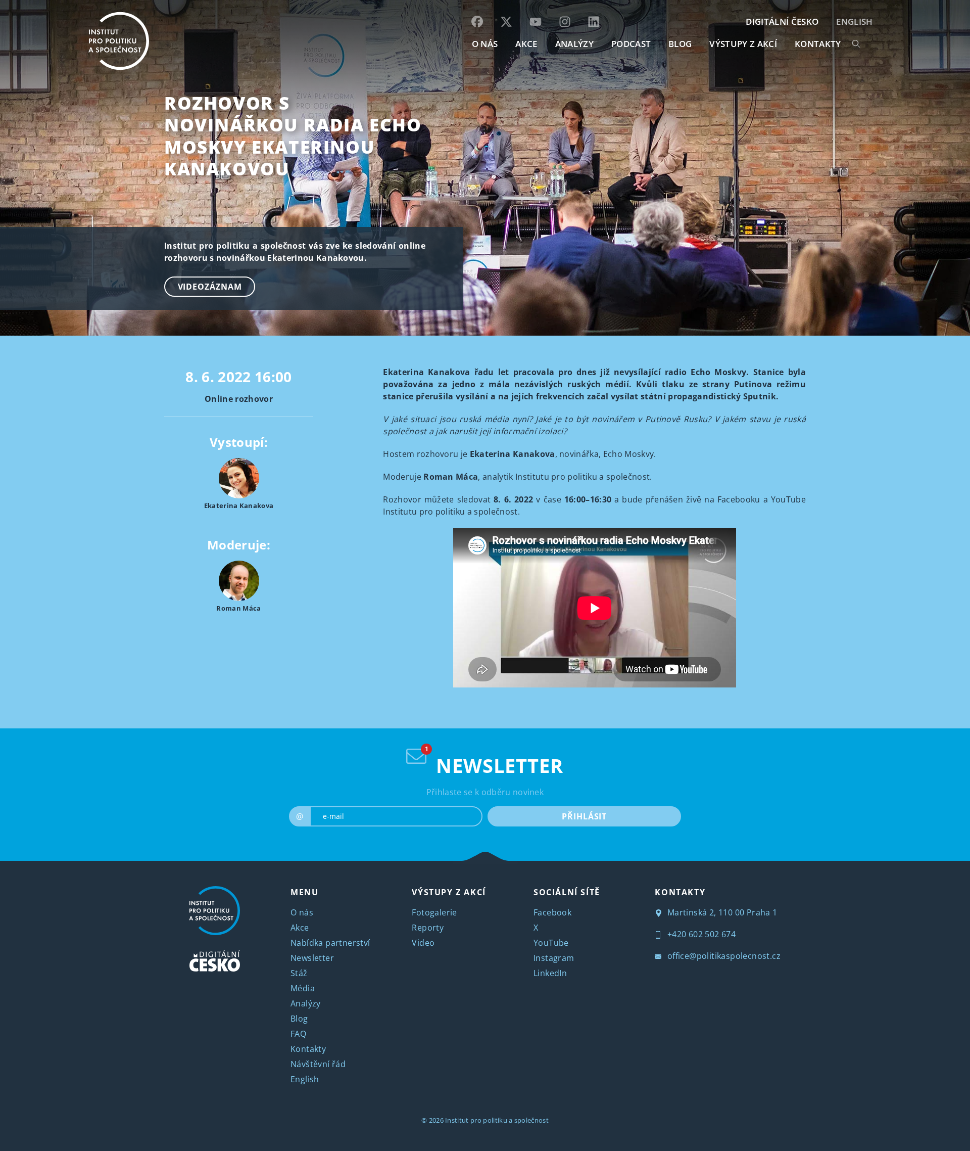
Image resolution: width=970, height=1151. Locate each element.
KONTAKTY (818, 44)
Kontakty (308, 1048)
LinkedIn (550, 973)
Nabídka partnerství (330, 942)
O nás (301, 912)
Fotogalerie (434, 912)
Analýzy (574, 44)
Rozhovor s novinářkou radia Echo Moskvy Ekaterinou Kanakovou (293, 135)
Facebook (552, 912)
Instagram (554, 957)
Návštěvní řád (318, 1064)
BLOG (680, 44)
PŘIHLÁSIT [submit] (584, 816)
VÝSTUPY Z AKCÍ (449, 892)
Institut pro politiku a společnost (497, 1120)
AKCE (526, 44)
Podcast (631, 44)
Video (423, 942)
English (854, 21)
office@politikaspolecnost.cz (723, 955)
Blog (299, 1018)
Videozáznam (210, 286)
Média (302, 988)
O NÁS (485, 44)
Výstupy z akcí (743, 44)
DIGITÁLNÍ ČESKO (782, 21)
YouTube (551, 942)
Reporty (428, 927)
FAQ (298, 1033)
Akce (299, 927)
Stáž (299, 973)
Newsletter (312, 957)
